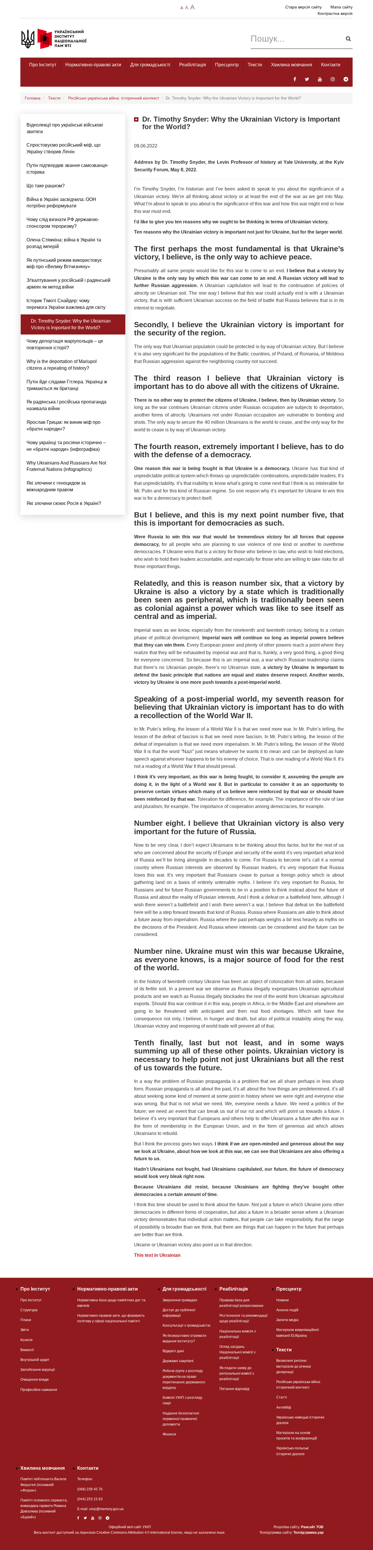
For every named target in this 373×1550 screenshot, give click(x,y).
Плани (25, 1320)
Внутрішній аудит (35, 1360)
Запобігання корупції (37, 1370)
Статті (281, 1397)
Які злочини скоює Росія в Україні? (64, 503)
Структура (29, 1310)
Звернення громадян (180, 1300)
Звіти (24, 1330)
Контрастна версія (335, 13)
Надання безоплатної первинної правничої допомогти (181, 1418)
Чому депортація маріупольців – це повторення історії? (65, 344)
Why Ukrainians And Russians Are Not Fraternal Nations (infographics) (66, 466)
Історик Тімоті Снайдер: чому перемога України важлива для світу (66, 304)
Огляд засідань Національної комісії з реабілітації (237, 1352)
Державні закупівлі (178, 1361)
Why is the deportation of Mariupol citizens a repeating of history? (62, 365)
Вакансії (27, 1350)
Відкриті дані (173, 1351)
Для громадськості (150, 64)
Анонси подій (287, 1310)
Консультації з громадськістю (186, 1325)
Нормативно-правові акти (93, 64)
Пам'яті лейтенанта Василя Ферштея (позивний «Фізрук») (43, 1484)
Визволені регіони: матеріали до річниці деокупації (293, 1366)
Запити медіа (287, 1320)
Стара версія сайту (303, 7)
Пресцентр (227, 64)
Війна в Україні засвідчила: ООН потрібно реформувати (61, 203)
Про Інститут (42, 64)
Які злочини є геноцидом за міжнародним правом (56, 486)
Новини (282, 1300)
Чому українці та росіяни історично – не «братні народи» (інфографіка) (66, 446)
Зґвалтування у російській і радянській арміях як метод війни (68, 283)
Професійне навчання (38, 1390)
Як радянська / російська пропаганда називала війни (66, 405)
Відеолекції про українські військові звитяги (65, 128)
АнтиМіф (283, 1407)
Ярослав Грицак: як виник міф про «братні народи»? (64, 425)
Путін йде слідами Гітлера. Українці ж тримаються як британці (67, 385)
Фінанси (169, 1434)
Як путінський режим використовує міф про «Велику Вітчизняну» (64, 263)
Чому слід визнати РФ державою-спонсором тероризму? (63, 223)
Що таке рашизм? (46, 185)
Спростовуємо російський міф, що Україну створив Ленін (64, 148)
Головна (33, 98)
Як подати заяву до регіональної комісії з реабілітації (236, 1373)
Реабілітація (192, 64)
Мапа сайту (341, 7)
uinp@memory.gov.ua (106, 1509)
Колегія (26, 1340)
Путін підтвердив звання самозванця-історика (67, 169)
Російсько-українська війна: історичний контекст (113, 98)
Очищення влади (34, 1380)
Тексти (255, 64)
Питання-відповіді (234, 1389)
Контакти (330, 64)
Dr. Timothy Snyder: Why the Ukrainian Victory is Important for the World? (71, 324)
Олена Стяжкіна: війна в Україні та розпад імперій (64, 243)
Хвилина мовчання (291, 64)
